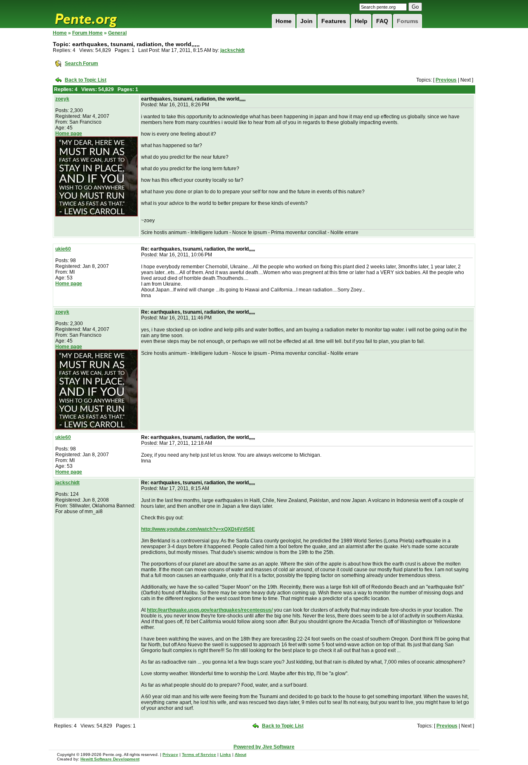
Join (306, 21)
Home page (68, 133)
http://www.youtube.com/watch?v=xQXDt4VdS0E (198, 529)
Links (225, 754)
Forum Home (87, 33)
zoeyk (62, 99)
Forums (407, 21)
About (240, 754)
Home (284, 21)
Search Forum (81, 63)
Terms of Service (199, 754)
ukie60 (63, 249)
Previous (446, 80)
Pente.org (96, 14)
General (117, 33)
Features (333, 21)
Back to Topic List (85, 80)
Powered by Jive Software (264, 747)
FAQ (382, 21)
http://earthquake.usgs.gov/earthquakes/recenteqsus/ (210, 610)
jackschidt (232, 50)
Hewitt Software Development (109, 759)
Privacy (170, 754)
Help (361, 21)
